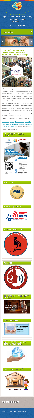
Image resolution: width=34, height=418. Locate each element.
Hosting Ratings (14, 414)
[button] (3, 44)
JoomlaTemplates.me (4, 414)
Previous (3, 41)
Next (31, 41)
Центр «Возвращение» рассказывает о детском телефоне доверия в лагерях (16, 52)
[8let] (17, 390)
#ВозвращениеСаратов (16, 124)
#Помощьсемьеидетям (21, 122)
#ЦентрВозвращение (8, 122)
